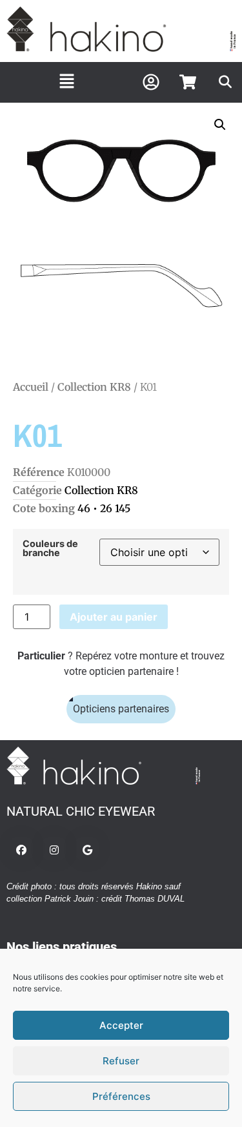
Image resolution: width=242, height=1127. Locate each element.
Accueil (30, 386)
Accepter (121, 1025)
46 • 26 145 (103, 508)
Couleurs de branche (50, 548)
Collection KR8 (94, 386)
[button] (66, 82)
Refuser (121, 1061)
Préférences (121, 1096)
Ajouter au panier (113, 616)
